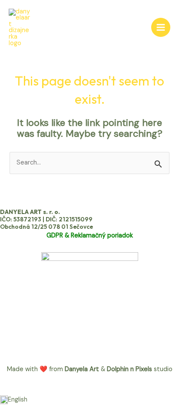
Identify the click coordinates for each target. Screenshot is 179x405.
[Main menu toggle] (160, 27)
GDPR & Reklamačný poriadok (89, 235)
